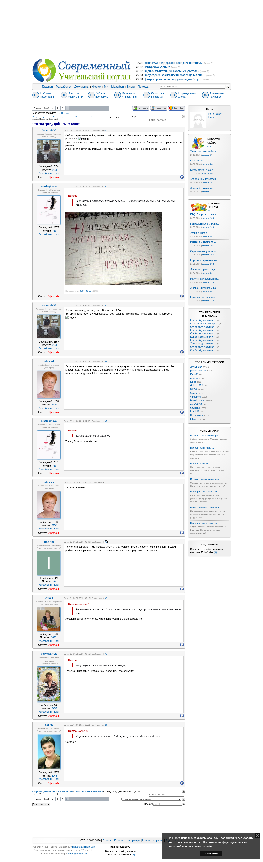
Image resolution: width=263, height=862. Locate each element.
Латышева (196, 367)
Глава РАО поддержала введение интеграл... (173, 62)
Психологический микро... (205, 223)
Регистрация (215, 113)
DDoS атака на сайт (201, 169)
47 (106, 542)
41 (106, 130)
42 (106, 186)
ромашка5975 (198, 370)
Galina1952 (196, 385)
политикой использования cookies (190, 846)
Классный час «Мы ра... (204, 323)
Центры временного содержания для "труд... (173, 79)
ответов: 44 (207, 236)
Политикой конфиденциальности (225, 842)
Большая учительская (63, 117)
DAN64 (194, 374)
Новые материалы (152, 840)
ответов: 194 (208, 227)
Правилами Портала (83, 846)
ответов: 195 (208, 255)
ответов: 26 (207, 273)
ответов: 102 (208, 264)
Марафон (117, 86)
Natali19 (194, 411)
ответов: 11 (207, 173)
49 (106, 654)
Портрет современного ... (205, 260)
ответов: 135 (208, 218)
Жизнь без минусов (201, 188)
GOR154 (195, 407)
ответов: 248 (208, 301)
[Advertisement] (131, 29)
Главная (47, 86)
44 (106, 362)
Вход (211, 117)
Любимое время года (202, 269)
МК (106, 86)
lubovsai (194, 419)
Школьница (196, 415)
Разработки (63, 86)
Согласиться (211, 853)
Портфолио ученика (157, 66)
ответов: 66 (207, 291)
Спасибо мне (197, 160)
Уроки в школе (198, 232)
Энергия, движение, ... (203, 343)
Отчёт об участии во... (203, 320)
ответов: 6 (206, 155)
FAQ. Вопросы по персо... (205, 214)
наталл (194, 378)
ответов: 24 (207, 164)
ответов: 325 (208, 282)
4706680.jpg (85, 291)
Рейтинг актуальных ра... (204, 278)
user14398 (196, 404)
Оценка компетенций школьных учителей (171, 71)
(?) (215, 552)
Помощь (143, 86)
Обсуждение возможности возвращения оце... (174, 75)
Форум (96, 86)
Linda (193, 381)
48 (106, 598)
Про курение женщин (202, 297)
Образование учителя (203, 251)
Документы (81, 86)
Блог (56, 173)
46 (106, 482)
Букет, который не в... (203, 336)
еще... (210, 146)
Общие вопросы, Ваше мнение (89, 117)
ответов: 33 (207, 192)
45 (106, 421)
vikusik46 (195, 396)
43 (106, 305)
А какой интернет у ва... (204, 287)
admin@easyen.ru (77, 853)
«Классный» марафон (203, 178)
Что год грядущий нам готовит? (119, 117)
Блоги (131, 86)
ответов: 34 (207, 182)
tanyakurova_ (197, 400)
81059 (193, 389)
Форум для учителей (41, 117)
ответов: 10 (207, 246)
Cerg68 (194, 393)
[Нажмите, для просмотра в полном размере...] (113, 283)
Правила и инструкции (127, 840)
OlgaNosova (63, 113)
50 (106, 725)
